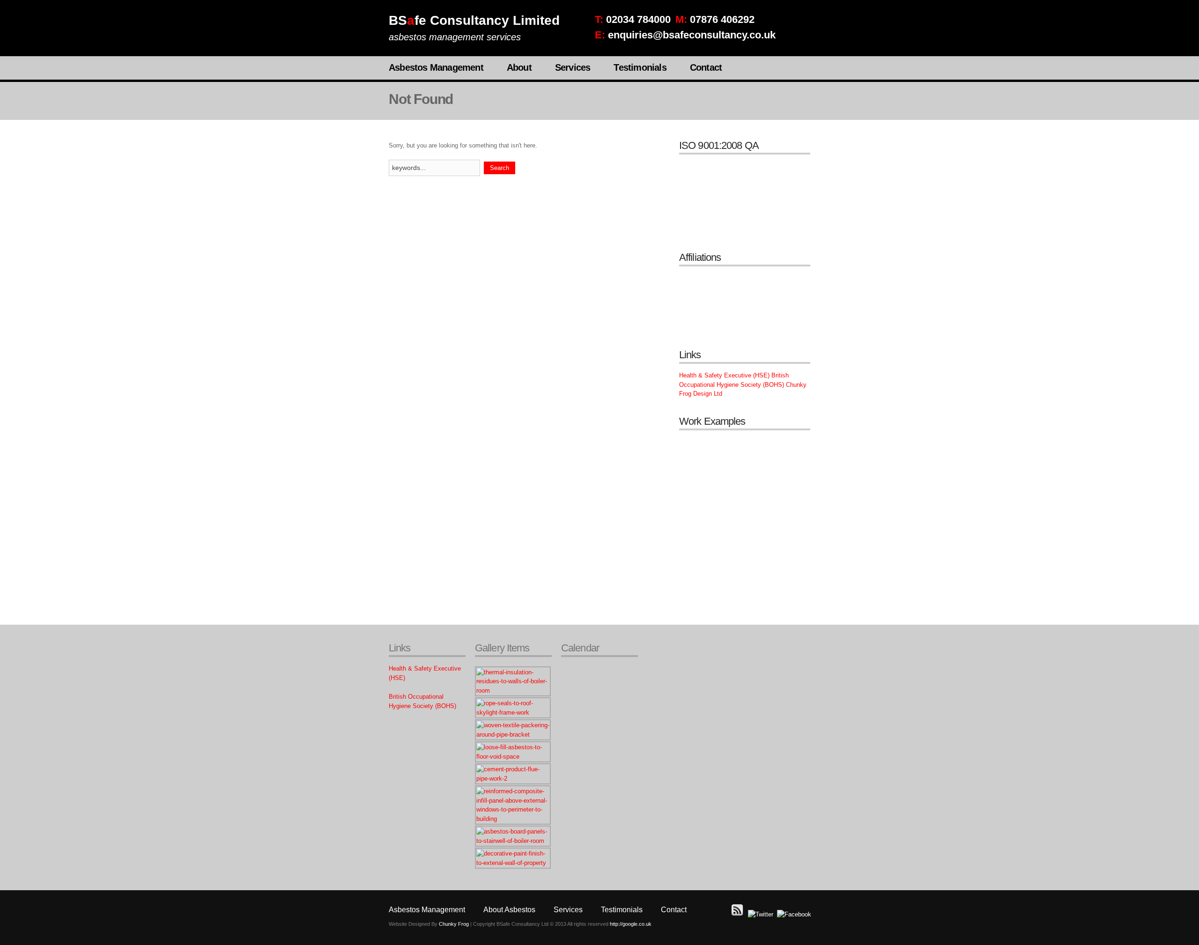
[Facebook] (794, 914)
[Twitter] (760, 914)
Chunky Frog (454, 924)
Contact (706, 67)
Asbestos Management (436, 67)
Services (573, 67)
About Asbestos (509, 910)
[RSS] (737, 914)
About (519, 67)
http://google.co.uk (630, 924)
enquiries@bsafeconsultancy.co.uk (692, 35)
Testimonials (640, 67)
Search (499, 167)
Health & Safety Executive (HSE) (724, 375)
